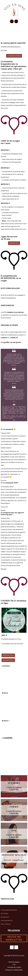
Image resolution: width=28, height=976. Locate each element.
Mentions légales (14, 962)
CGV (14, 964)
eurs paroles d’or (7, 920)
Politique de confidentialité (14, 970)
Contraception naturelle (9, 910)
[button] (14, 30)
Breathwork (5, 917)
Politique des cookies (14, 967)
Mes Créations (6, 924)
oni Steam (4, 913)
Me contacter (14, 930)
